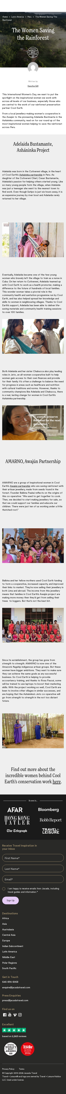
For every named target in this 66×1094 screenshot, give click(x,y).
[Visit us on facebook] (4, 1015)
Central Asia (8, 935)
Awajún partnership (20, 486)
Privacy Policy (8, 1069)
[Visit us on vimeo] (14, 1015)
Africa (5, 918)
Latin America (17, 17)
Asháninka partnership (30, 175)
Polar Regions (9, 963)
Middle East (8, 957)
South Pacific (9, 968)
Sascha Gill (33, 86)
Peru (29, 17)
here (57, 781)
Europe (6, 940)
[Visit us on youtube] (9, 1015)
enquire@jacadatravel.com (16, 987)
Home (5, 17)
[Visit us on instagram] (20, 1015)
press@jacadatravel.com (15, 1000)
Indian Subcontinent (12, 946)
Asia (4, 924)
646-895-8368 (10, 982)
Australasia (8, 929)
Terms (21, 1069)
